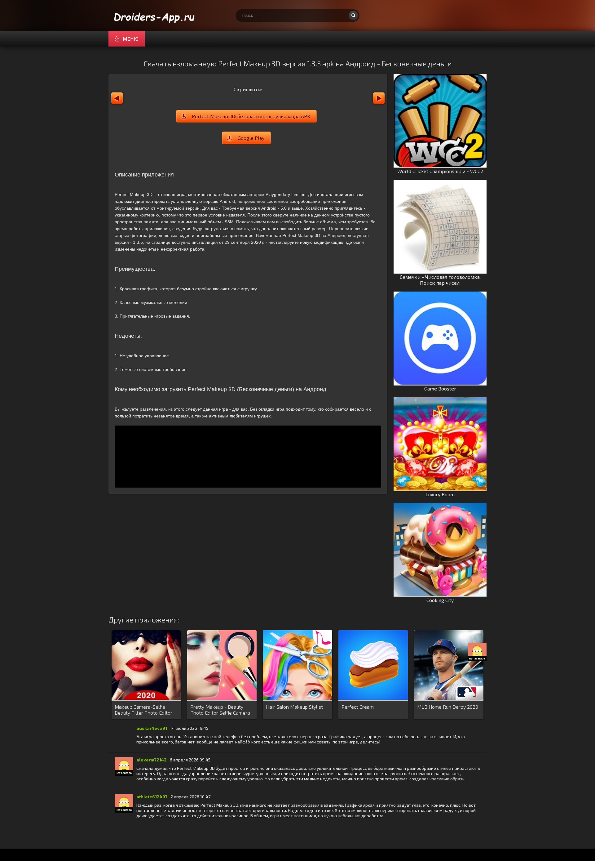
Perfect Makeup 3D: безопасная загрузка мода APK (251, 116)
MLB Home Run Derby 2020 (447, 707)
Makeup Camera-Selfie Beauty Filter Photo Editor (143, 710)
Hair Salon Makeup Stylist (294, 707)
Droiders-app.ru (154, 15)
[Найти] (353, 15)
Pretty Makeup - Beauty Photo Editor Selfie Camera (220, 710)
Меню (131, 39)
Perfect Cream (358, 707)
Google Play (251, 138)
